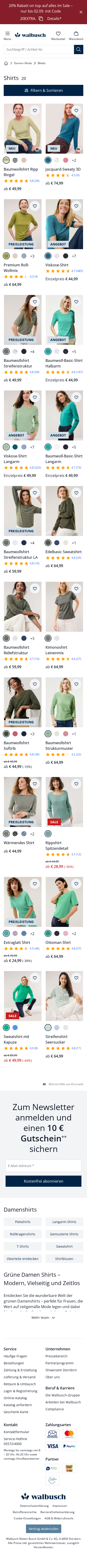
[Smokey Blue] (23, 833)
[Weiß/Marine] (15, 160)
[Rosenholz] (65, 160)
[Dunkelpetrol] (48, 160)
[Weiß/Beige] (23, 160)
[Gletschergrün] (48, 833)
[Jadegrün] (6, 933)
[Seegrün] (48, 351)
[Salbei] (6, 447)
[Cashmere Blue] (23, 447)
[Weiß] (56, 160)
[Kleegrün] (48, 933)
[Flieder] (15, 933)
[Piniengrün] (48, 733)
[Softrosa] (65, 933)
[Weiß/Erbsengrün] (6, 160)
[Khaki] (6, 351)
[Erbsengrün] (6, 255)
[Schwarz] (15, 833)
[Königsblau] (23, 933)
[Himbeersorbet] (15, 733)
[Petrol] (48, 255)
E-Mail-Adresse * (21, 1166)
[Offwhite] (15, 255)
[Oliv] (48, 542)
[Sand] (65, 1027)
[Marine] (65, 255)
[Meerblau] (15, 1027)
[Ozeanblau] (23, 255)
